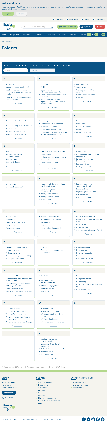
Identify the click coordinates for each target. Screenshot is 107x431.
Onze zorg (51, 34)
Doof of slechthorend (68, 27)
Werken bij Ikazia (79, 382)
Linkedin (41, 367)
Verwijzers (59, 19)
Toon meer (18, 103)
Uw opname (14, 34)
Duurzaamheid (43, 419)
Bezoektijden (43, 385)
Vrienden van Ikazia (80, 385)
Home (4, 34)
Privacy (34, 419)
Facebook (30, 367)
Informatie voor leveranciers (49, 401)
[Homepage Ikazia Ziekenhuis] (8, 26)
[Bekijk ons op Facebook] (84, 419)
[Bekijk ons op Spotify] (102, 419)
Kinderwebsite (100, 19)
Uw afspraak (38, 34)
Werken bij (62, 34)
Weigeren (21, 14)
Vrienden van (73, 19)
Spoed (101, 27)
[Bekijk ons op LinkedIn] (88, 419)
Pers (40, 403)
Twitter (19, 367)
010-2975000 (10, 397)
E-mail (51, 367)
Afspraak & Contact (45, 382)
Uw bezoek (26, 34)
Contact (86, 19)
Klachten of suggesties (47, 398)
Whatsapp (61, 367)
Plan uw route (9, 392)
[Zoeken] (51, 26)
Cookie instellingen (56, 419)
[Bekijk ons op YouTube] (93, 419)
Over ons (73, 34)
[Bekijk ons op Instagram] (98, 419)
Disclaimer (26, 419)
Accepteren (8, 14)
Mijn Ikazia (87, 27)
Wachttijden (43, 387)
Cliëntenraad (43, 395)
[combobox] (42, 70)
